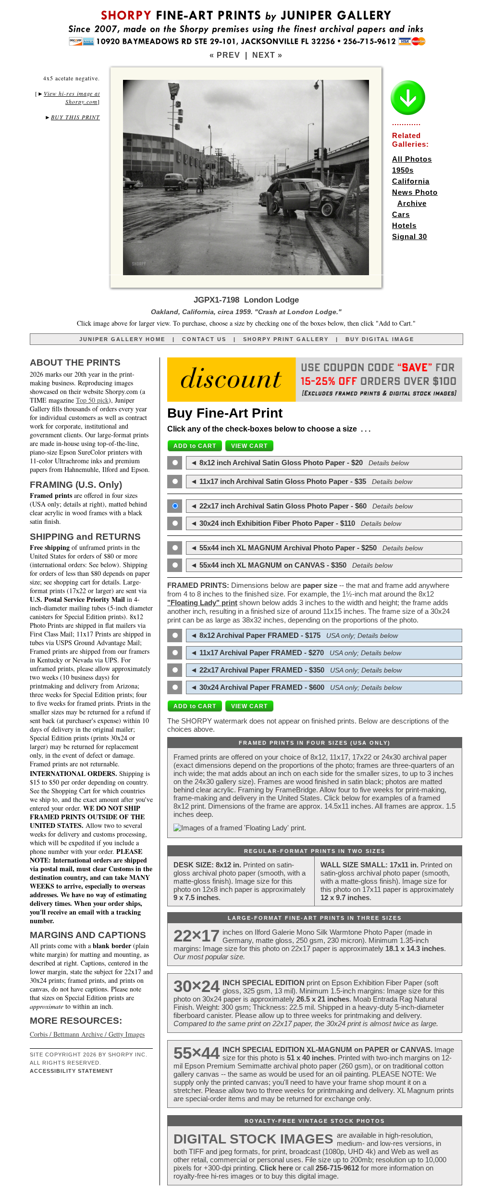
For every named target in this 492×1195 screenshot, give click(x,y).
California (411, 181)
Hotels (404, 225)
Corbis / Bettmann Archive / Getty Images (87, 1034)
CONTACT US (204, 339)
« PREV (224, 55)
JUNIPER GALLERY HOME (122, 339)
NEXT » (267, 55)
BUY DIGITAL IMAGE (379, 339)
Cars (401, 214)
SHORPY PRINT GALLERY (286, 339)
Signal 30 (409, 236)
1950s (403, 170)
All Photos (412, 159)
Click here (276, 1168)
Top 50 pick (92, 400)
